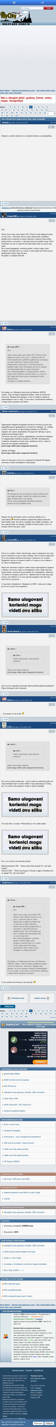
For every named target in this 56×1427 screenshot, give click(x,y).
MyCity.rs (37, 1378)
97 (10, 110)
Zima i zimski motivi (11, 1124)
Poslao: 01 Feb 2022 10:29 (28, 216)
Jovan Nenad (13, 631)
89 (27, 107)
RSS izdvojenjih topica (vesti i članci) (18, 1296)
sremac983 (12, 540)
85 (10, 107)
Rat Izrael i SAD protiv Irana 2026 (16, 1179)
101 (27, 110)
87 (19, 107)
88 (23, 107)
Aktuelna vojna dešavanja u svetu (23, 90)
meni (14, 2)
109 (16, 113)
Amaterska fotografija (12, 1131)
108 (12, 113)
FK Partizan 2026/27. (12, 1162)
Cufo (9, 727)
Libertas (11, 473)
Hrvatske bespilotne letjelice (14, 1111)
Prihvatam (38, 1423)
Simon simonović (10, 411)
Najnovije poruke (18, 1370)
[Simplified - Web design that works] (39, 1397)
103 (37, 110)
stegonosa (6, 882)
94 (47, 107)
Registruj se (6, 208)
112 (31, 113)
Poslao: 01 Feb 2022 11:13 (25, 473)
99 (18, 110)
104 (42, 110)
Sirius (10, 329)
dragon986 (12, 216)
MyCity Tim (21, 1418)
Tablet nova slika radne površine (16, 1149)
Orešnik (7, 1199)
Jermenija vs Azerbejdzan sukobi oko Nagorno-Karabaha (25, 1264)
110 (21, 113)
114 (40, 113)
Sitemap (29, 1370)
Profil (5, 203)
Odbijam (49, 1423)
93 (43, 107)
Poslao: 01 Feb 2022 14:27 (30, 631)
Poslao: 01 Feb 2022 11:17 (28, 540)
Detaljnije (39, 1319)
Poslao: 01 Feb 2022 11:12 (28, 411)
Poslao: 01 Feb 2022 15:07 (22, 883)
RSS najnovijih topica (12, 1284)
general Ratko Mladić (12, 1074)
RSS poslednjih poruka (12, 1290)
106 (2, 113)
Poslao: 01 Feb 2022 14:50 (22, 727)
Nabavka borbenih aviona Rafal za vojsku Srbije (22, 1193)
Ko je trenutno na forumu (12, 1311)
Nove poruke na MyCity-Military (14, 1069)
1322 (16, 116)
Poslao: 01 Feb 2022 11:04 (23, 329)
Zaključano (9, 1006)
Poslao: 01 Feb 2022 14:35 (23, 700)
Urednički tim (38, 1370)
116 (7, 1016)
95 (2, 110)
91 (35, 107)
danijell (5, 122)
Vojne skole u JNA (11, 1099)
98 (14, 110)
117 (2, 116)
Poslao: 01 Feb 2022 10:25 (19, 122)
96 (6, 110)
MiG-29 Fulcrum (10, 1086)
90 (31, 107)
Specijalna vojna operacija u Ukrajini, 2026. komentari (24, 1092)
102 (32, 110)
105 (46, 110)
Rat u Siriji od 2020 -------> (14, 1270)
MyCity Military (5, 90)
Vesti (32, 1378)
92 (39, 107)
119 (11, 116)
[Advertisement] (28, 58)
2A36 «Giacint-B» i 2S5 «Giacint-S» (17, 1105)
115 (45, 113)
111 (26, 113)
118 (7, 116)
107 (7, 113)
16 (53, 127)
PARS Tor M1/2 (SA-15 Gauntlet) (16, 1080)
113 (35, 113)
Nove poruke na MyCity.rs (11, 1119)
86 (14, 107)
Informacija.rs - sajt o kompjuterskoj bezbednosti (22, 1137)
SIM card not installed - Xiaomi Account (19, 1143)
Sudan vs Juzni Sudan (12, 1258)
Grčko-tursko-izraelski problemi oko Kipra (19, 1252)
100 (22, 110)
